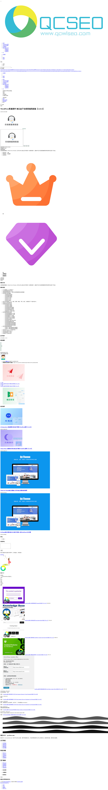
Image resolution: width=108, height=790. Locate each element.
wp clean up (79, 71)
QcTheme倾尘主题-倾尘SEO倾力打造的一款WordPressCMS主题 (15, 532)
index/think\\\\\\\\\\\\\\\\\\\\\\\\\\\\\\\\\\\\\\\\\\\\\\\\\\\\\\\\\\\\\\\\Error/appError (34, 71)
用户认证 (4, 762)
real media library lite (48, 69)
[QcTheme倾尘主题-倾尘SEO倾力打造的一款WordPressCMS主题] (25, 529)
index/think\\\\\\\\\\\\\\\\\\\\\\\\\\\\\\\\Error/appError (14, 71)
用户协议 (4, 745)
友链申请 (4, 767)
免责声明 (4, 744)
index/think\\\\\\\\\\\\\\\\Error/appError (63, 69)
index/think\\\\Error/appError (61, 71)
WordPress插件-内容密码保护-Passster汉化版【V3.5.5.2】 (36, 603)
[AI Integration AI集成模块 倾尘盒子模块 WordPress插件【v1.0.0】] (11, 424)
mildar (10, 69)
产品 (3, 786)
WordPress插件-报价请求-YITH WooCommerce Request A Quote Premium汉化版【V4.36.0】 (20, 694)
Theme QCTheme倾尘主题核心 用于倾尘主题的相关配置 (13, 490)
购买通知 (4, 765)
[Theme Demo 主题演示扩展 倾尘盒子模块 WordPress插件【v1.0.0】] (11, 446)
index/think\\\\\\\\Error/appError (71, 71)
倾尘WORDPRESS (7, 781)
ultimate (53, 69)
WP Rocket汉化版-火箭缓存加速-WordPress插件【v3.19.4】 (14, 714)
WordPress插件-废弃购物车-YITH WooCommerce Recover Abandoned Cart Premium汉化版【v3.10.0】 (22, 699)
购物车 (4, 787)
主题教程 (4, 757)
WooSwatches (15, 69)
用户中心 (4, 753)
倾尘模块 (4, 101)
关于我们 (4, 743)
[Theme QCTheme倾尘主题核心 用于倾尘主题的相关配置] (25, 488)
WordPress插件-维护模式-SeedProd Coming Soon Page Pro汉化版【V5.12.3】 (39, 637)
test (33, 69)
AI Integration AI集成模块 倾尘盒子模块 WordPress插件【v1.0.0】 (16, 427)
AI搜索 (4, 54)
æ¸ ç (56, 69)
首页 (3, 98)
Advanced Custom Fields (40, 69)
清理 (35, 69)
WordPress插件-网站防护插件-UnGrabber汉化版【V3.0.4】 (36, 654)
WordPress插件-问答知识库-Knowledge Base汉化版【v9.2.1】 (36, 620)
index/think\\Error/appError (51, 71)
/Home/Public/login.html (4, 69)
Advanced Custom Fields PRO (27, 69)
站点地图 (4, 747)
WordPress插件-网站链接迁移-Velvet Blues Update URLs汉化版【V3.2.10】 (49, 689)
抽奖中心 (4, 756)
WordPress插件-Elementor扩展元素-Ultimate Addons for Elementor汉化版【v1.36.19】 (19, 709)
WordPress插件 (6, 45)
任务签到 (4, 755)
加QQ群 (2, 554)
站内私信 (4, 764)
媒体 (12, 69)
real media (20, 69)
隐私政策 (4, 746)
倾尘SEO (7, 361)
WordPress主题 (6, 44)
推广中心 (4, 766)
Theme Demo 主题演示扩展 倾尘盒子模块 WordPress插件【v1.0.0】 (16, 448)
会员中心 (4, 754)
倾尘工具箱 (5, 99)
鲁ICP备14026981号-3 (4, 782)
